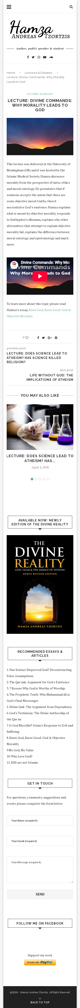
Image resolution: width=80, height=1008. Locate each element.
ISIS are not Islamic (24, 762)
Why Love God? (21, 756)
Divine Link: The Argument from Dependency (40, 707)
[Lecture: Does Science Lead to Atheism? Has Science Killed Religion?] (40, 427)
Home (11, 72)
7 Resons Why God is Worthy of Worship (37, 688)
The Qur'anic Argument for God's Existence (39, 682)
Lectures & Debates (38, 72)
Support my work (40, 955)
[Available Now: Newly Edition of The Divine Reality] (40, 584)
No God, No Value (21, 750)
